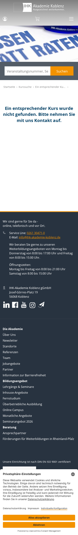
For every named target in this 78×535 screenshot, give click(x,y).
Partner (8, 369)
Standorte (10, 346)
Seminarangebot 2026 (18, 421)
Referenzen (10, 352)
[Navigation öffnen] (71, 19)
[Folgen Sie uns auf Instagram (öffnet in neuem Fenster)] (32, 305)
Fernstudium (11, 398)
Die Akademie (13, 329)
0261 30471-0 (36, 233)
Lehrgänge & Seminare (18, 387)
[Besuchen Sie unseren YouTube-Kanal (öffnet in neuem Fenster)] (23, 305)
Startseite (9, 87)
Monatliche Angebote (17, 416)
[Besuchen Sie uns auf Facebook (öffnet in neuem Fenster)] (15, 305)
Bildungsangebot (15, 381)
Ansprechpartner (14, 433)
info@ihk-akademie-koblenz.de (39, 237)
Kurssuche (25, 87)
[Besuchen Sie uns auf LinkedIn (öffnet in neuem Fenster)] (6, 304)
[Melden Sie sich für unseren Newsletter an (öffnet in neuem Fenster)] (41, 304)
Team (6, 358)
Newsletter (10, 341)
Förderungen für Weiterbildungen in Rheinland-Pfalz (38, 439)
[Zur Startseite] (39, 7)
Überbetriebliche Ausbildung (22, 404)
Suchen (62, 71)
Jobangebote (11, 364)
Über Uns (9, 335)
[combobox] (27, 71)
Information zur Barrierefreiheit (24, 375)
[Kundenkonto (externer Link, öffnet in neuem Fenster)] (5, 19)
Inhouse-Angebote (15, 393)
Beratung (9, 427)
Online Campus (13, 410)
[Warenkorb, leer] (37, 19)
